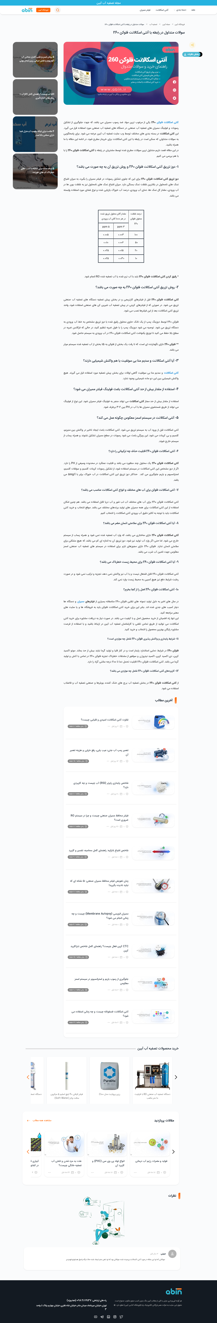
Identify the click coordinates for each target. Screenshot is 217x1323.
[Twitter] (121, 1317)
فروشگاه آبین (43, 10)
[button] (57, 10)
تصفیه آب (153, 24)
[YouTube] (95, 1317)
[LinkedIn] (108, 1317)
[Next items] (28, 1077)
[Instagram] (115, 1317)
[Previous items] (175, 1077)
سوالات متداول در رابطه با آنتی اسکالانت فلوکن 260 (124, 24)
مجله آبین (166, 24)
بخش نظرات (193, 54)
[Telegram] (102, 1317)
